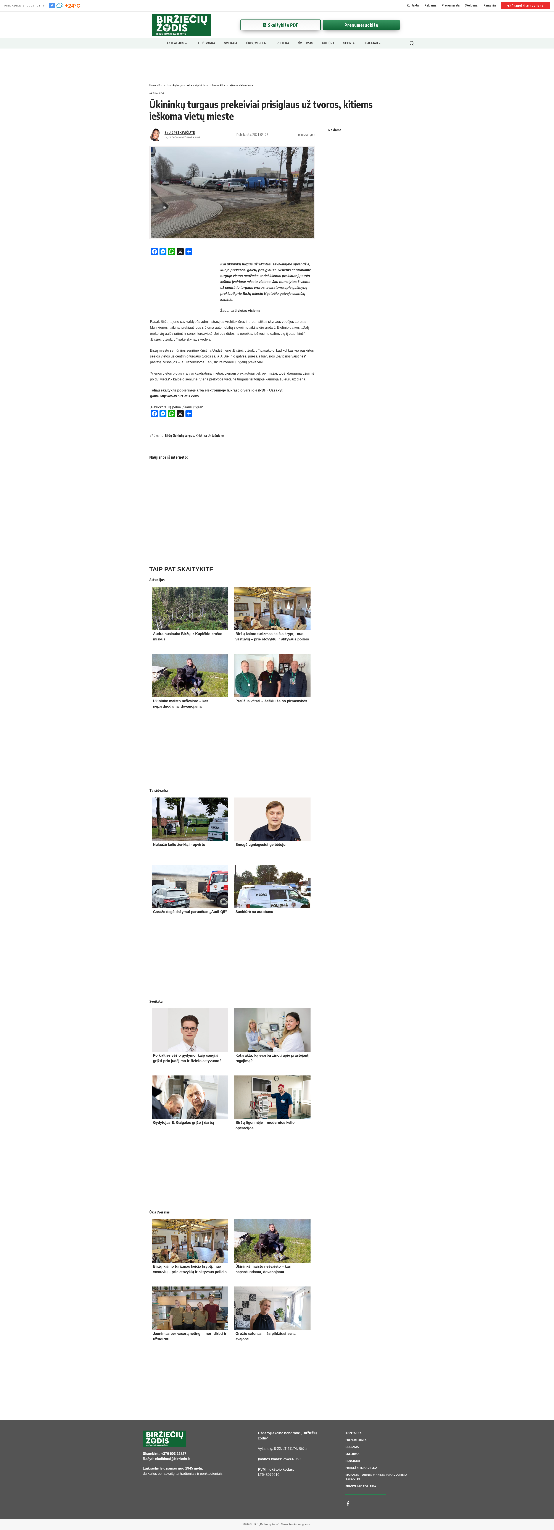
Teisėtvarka (158, 790)
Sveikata (156, 1001)
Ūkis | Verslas (159, 1212)
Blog (160, 85)
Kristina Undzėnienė (210, 435)
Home (152, 85)
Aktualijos (156, 93)
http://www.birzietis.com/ (179, 396)
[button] (412, 43)
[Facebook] (52, 5)
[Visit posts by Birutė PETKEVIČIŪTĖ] (155, 134)
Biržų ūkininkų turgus (179, 435)
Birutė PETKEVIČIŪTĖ (179, 132)
